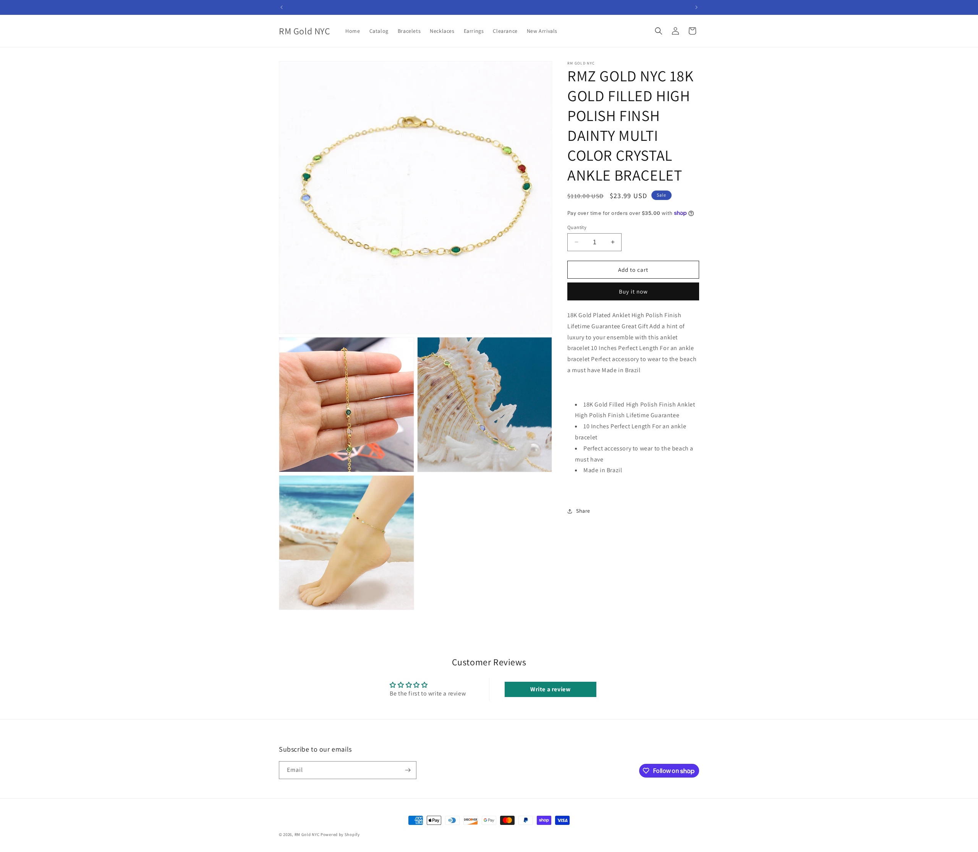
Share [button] (583, 510)
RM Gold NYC (307, 834)
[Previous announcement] (281, 7)
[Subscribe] (407, 770)
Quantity (576, 227)
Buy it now (633, 291)
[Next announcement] (696, 7)
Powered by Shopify (340, 834)
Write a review (550, 689)
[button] (658, 31)
